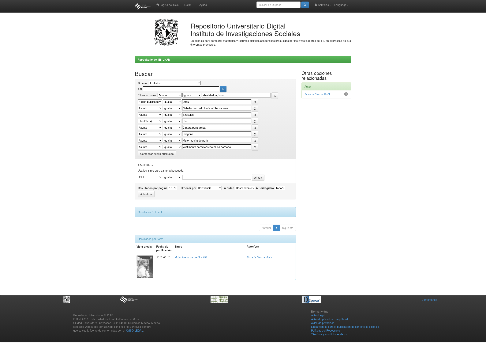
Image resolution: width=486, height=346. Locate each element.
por (140, 89)
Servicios (323, 5)
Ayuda (203, 5)
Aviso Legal (318, 315)
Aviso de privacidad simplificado (330, 319)
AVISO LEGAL (134, 330)
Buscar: (143, 83)
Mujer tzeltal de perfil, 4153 (191, 257)
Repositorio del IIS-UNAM (154, 59)
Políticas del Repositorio (325, 330)
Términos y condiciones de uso (329, 334)
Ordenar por (188, 188)
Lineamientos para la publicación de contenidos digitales (345, 327)
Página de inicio (169, 5)
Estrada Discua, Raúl (259, 257)
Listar (188, 5)
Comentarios (429, 300)
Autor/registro (265, 188)
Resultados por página (152, 188)
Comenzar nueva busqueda (157, 154)
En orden (228, 188)
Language (340, 5)
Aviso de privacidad (323, 323)
